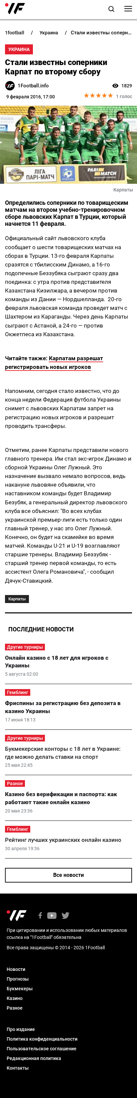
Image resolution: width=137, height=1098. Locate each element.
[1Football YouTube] (52, 916)
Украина (19, 49)
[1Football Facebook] (40, 916)
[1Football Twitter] (65, 916)
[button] (111, 10)
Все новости (68, 875)
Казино (15, 998)
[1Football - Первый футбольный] (15, 8)
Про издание (21, 1029)
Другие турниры (25, 647)
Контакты (18, 1068)
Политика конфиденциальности (42, 1039)
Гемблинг (17, 692)
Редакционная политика (34, 1058)
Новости (16, 969)
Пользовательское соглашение (41, 1048)
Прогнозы (18, 979)
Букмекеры (20, 988)
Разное (15, 783)
